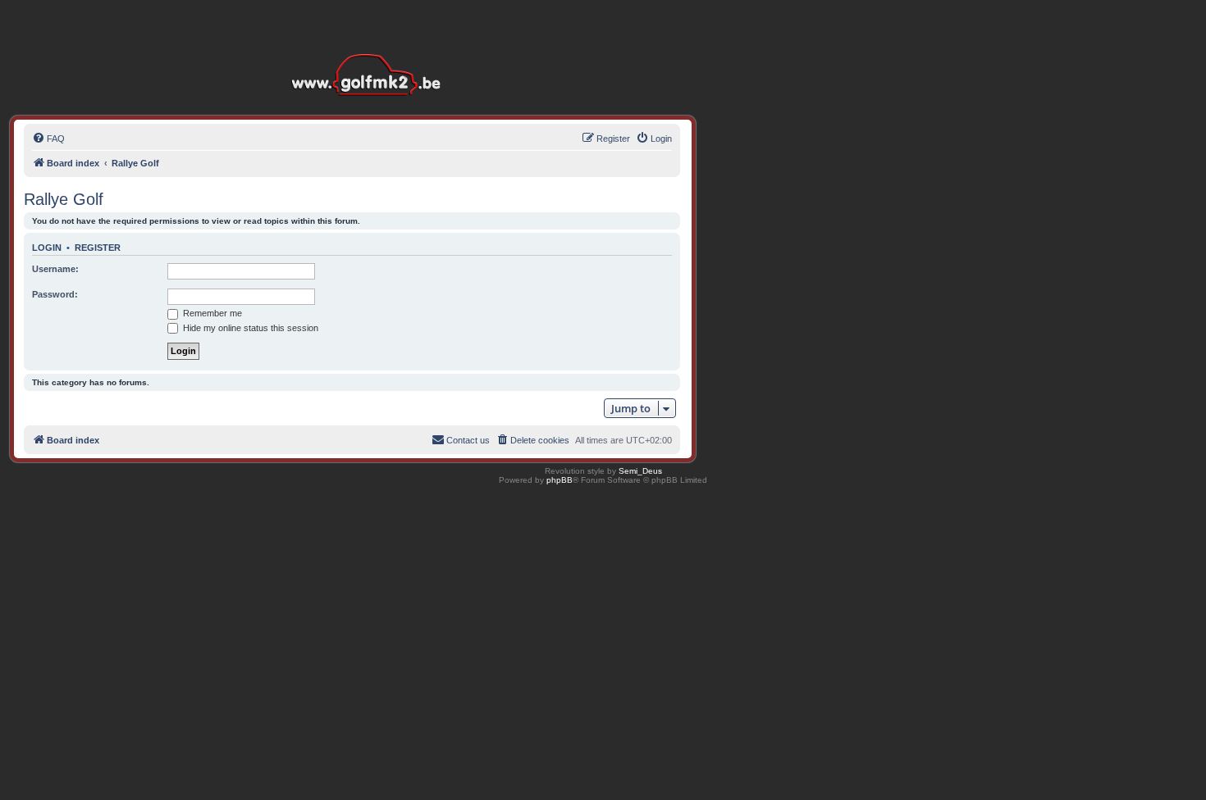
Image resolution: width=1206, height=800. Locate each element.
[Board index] (370, 49)
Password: (55, 294)
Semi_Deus (640, 470)
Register (98, 247)
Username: (55, 269)
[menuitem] (48, 138)
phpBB (559, 479)
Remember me (211, 313)
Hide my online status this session (249, 328)
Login (47, 247)
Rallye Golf (63, 199)
